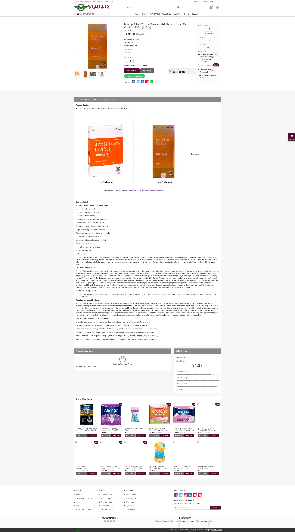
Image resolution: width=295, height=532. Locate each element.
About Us (79, 495)
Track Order (166, 14)
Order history (130, 502)
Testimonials (130, 509)
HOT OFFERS (155, 14)
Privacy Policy (106, 498)
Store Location (106, 506)
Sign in (186, 14)
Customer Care (106, 495)
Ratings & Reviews (108, 99)
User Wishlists (131, 498)
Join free (177, 14)
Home (137, 14)
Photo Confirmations (83, 509)
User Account (131, 495)
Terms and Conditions (84, 498)
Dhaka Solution (217, 530)
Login (83, 366)
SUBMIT (215, 507)
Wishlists (197, 1)
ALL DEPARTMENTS (86, 14)
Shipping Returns (107, 502)
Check (216, 65)
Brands (145, 14)
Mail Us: (103, 1)
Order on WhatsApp (135, 76)
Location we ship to (108, 509)
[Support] (217, 8)
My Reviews (130, 506)
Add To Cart (82, 435)
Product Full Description (87, 99)
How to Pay (80, 502)
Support (195, 14)
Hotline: (83, 1)
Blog (77, 506)
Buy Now (92, 435)
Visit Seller (180, 390)
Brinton (128, 30)
